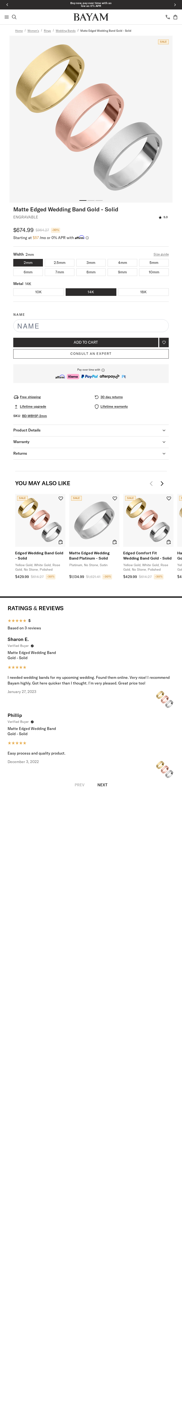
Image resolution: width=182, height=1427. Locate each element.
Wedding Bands (66, 31)
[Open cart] (175, 17)
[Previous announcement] (7, 5)
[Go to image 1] (82, 200)
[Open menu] (6, 17)
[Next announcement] (175, 5)
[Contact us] (168, 17)
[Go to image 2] (91, 200)
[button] (91, 373)
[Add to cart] (61, 542)
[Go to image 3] (99, 200)
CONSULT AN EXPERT (91, 354)
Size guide (161, 254)
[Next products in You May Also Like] (162, 483)
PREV (80, 785)
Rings (47, 31)
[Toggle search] (14, 17)
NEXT (102, 785)
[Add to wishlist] (164, 342)
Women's (33, 31)
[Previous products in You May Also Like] (152, 483)
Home (19, 31)
